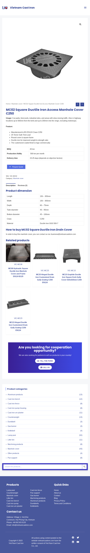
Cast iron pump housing (17, 408)
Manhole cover (17, 104)
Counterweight (13, 417)
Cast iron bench (14, 399)
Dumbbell (11, 422)
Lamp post (12, 435)
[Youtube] (78, 542)
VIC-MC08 (18, 264)
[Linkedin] (73, 542)
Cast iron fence (13, 404)
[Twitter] (78, 537)
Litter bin (11, 440)
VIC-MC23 (18, 318)
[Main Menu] (85, 8)
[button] (16, 167)
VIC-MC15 (72, 270)
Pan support (12, 458)
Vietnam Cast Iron (22, 7)
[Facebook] (73, 537)
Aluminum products (15, 394)
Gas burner (12, 426)
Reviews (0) (22, 185)
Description (11, 185)
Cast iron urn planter (15, 413)
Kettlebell (11, 431)
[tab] (11, 185)
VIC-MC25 (45, 270)
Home (8, 104)
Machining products (15, 444)
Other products (13, 453)
